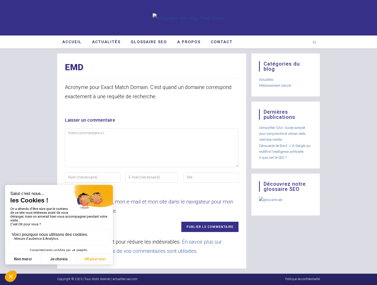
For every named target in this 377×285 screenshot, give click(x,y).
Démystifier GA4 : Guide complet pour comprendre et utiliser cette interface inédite (282, 134)
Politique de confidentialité (302, 279)
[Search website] (314, 43)
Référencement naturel (275, 85)
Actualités (266, 80)
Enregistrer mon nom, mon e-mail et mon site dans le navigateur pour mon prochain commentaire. (149, 206)
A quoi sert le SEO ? (272, 157)
